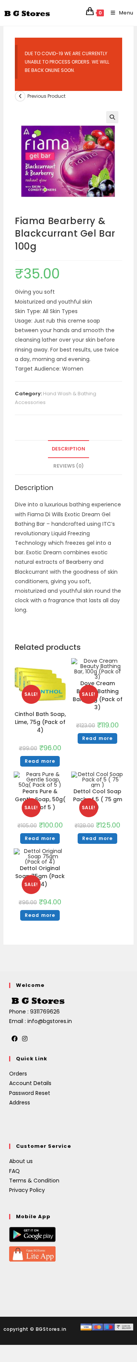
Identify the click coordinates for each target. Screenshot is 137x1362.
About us (21, 1161)
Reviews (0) (68, 466)
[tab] (68, 449)
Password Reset (29, 1093)
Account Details (30, 1083)
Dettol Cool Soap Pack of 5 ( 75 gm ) (97, 799)
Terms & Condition (34, 1180)
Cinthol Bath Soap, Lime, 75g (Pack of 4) (40, 722)
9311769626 (45, 1011)
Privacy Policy (27, 1190)
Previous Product (46, 96)
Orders (18, 1073)
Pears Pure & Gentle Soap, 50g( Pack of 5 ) (40, 799)
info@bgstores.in (49, 1021)
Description (68, 449)
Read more (40, 761)
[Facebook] (14, 1039)
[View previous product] (20, 96)
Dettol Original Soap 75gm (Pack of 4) (40, 876)
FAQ (14, 1171)
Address (19, 1102)
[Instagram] (24, 1039)
